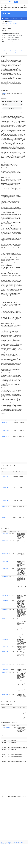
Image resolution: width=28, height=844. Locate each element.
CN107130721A (5, 436)
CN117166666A (5, 517)
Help (9, 843)
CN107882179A (5, 595)
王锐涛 (13, 23)
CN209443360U (5, 669)
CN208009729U (5, 688)
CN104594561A (5, 546)
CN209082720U (5, 634)
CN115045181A (5, 568)
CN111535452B (5, 476)
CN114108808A (5, 609)
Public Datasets (16, 842)
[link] (12, 94)
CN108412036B (5, 694)
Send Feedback (8, 842)
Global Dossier (15, 53)
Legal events (18, 50)
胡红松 (7, 23)
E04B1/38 (5, 93)
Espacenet (10, 53)
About (2, 842)
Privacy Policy (3, 843)
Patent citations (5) (7, 50)
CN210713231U (5, 454)
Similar (21, 18)
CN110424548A (5, 561)
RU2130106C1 (5, 422)
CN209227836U (5, 646)
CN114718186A (5, 582)
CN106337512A (5, 672)
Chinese (10, 21)
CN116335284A (5, 506)
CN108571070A (5, 444)
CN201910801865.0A (6, 709)
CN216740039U (5, 540)
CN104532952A (5, 618)
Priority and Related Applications (13, 52)
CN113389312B (5, 500)
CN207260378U (5, 657)
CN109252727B (5, 533)
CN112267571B (5, 487)
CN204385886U (5, 576)
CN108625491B (5, 651)
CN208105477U (5, 639)
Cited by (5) (14, 50)
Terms (22, 842)
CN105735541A (5, 430)
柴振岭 (16, 23)
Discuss (19, 53)
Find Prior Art (14, 18)
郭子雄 (10, 23)
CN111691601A (5, 600)
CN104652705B (5, 553)
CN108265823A (5, 626)
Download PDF (7, 18)
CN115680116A (5, 589)
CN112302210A (5, 680)
